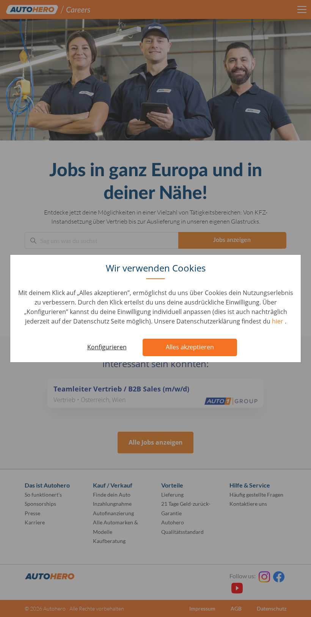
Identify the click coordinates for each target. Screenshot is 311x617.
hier (278, 321)
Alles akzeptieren (190, 347)
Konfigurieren (107, 347)
